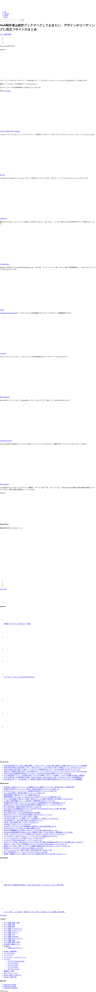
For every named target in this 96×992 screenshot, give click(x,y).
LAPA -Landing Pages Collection (10, 131)
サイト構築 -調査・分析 (12, 922)
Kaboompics (12, 313)
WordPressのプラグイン (15, 948)
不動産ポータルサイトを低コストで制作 (17, 624)
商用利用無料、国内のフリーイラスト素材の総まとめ (22, 795)
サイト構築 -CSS (9, 934)
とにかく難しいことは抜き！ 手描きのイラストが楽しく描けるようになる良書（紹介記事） (35, 912)
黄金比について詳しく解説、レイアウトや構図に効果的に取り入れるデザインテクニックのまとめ (37, 846)
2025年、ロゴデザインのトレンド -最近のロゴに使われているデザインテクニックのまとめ (34, 834)
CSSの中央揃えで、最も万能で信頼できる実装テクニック (23, 820)
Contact (6, 15)
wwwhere (3, 353)
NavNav (2, 175)
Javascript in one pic (6, 440)
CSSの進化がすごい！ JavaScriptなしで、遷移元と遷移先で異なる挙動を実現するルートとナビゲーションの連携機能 (43, 779)
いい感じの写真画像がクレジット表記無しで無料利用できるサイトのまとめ (29, 801)
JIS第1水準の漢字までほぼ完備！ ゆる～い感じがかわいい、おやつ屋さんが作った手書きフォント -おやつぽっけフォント (45, 767)
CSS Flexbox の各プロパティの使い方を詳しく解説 (21, 816)
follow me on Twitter (10, 984)
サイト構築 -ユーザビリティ (13, 928)
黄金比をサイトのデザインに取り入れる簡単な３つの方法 (23, 848)
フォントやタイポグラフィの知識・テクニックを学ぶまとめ (24, 838)
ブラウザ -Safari (13, 967)
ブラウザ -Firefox (13, 963)
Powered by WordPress (11, 988)
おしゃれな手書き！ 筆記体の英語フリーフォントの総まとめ (24, 793)
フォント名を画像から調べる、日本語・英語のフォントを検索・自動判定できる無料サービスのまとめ (38, 799)
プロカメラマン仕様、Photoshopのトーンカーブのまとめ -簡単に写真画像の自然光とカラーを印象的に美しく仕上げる (43, 842)
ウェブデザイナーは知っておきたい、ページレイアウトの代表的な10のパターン (31, 836)
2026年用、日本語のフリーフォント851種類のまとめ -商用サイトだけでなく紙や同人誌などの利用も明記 (39, 787)
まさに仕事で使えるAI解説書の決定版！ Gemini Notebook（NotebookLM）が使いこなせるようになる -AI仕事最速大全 (43, 777)
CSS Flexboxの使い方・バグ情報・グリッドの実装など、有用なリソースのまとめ (31, 818)
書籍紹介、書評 (9, 971)
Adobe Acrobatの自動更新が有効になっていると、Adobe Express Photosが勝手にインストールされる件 (37, 773)
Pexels (2, 310)
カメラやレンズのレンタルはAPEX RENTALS (19, 677)
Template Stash (4, 264)
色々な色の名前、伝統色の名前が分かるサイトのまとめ (22, 807)
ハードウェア (8, 955)
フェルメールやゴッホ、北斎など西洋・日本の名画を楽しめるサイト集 (28, 850)
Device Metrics (4, 484)
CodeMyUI (3, 218)
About (6, 17)
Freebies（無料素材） (11, 951)
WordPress (7, 946)
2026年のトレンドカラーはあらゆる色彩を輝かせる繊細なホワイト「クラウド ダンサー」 (34, 805)
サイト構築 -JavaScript (11, 936)
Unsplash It (3, 313)
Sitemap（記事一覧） (11, 977)
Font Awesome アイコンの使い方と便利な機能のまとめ (22, 828)
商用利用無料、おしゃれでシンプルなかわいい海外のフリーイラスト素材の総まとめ (32, 797)
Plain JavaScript (4, 397)
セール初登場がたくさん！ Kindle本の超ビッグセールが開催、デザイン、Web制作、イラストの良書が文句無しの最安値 (44, 775)
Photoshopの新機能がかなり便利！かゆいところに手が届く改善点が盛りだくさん (31, 830)
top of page (3, 589)
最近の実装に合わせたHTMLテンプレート (18, 810)
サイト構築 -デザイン (11, 932)
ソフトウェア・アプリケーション (15, 957)
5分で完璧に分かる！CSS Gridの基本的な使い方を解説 (22, 812)
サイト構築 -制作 (5, 34)
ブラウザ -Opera (13, 965)
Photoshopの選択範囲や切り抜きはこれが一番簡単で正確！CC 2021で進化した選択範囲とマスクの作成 (38, 832)
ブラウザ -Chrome (13, 969)
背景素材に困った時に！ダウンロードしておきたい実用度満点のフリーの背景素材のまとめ (34, 803)
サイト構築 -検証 (9, 940)
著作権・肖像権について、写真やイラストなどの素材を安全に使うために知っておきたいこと (35, 854)
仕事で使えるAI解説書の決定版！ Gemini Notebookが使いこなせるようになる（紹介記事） (34, 885)
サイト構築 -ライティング (12, 930)
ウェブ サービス (9, 953)
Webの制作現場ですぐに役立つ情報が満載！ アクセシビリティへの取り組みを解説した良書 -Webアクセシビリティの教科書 (45, 765)
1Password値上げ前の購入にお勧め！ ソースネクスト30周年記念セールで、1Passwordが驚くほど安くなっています (42, 769)
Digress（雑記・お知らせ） (13, 975)
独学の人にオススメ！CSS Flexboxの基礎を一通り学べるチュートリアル (28, 814)
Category (6, 13)
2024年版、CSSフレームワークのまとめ (17, 824)
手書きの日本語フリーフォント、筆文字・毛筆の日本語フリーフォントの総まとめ (31, 789)
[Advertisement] (48, 65)
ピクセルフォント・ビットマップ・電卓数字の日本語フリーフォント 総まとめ (30, 791)
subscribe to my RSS (10, 986)
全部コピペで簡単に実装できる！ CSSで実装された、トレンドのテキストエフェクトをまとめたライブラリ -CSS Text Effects (45, 771)
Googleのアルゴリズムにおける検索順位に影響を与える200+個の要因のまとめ (30, 826)
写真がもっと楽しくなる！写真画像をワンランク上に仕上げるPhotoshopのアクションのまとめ (35, 844)
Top (5, 12)
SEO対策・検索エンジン (12, 944)
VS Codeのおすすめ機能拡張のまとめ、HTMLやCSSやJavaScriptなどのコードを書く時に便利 (35, 808)
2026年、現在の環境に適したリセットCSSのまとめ (21, 822)
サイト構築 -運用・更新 (12, 942)
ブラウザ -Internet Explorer (16, 961)
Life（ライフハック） (11, 973)
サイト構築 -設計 (9, 924)
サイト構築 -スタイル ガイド (13, 938)
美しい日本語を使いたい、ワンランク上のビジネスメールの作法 (25, 852)
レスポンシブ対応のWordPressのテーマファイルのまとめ (23, 840)
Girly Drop (7, 91)
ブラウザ (7, 959)
